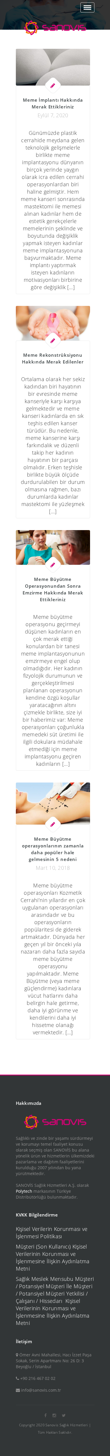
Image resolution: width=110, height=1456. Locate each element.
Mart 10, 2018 (53, 867)
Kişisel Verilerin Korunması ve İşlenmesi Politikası (52, 1232)
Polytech (24, 1191)
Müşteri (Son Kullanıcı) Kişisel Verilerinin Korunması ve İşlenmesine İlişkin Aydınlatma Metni (53, 1257)
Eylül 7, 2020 (53, 115)
